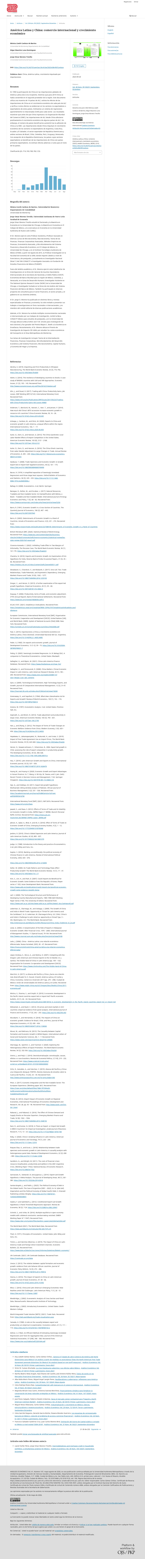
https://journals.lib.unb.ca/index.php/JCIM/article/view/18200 (34, 691)
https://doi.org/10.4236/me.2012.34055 (29, 731)
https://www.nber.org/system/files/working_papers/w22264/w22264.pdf (37, 1221)
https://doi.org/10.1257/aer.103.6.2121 (25, 443)
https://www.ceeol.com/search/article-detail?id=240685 (31, 1040)
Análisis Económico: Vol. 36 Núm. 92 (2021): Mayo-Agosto (64, 1376)
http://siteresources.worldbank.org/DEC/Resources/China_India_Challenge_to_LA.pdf (42, 923)
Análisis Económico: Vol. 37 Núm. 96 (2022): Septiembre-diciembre (69, 1424)
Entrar (136, 2)
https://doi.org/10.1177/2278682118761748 (45, 1132)
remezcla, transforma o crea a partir (37, 1534)
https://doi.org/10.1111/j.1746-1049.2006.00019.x (29, 756)
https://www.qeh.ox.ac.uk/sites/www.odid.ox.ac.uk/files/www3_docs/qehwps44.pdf (42, 903)
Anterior (16, 1429)
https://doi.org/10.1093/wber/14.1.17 (24, 874)
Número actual (42, 16)
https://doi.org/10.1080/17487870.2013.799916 (28, 1272)
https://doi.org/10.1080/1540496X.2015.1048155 (28, 1121)
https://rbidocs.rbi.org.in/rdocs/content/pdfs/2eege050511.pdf (34, 565)
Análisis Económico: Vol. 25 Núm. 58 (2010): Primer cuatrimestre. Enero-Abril (66, 1402)
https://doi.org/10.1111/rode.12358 (28, 1156)
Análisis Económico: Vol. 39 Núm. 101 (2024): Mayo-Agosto (43, 1382)
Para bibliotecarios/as (115, 54)
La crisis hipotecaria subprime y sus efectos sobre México (58, 1368)
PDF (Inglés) (80, 66)
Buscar (30, 16)
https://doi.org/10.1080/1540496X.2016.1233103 (28, 578)
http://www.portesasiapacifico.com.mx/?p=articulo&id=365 (32, 1078)
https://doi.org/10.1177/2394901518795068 (26, 828)
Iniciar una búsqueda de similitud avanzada (39, 1434)
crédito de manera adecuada (43, 1525)
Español (111, 33)
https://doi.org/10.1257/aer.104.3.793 (24, 720)
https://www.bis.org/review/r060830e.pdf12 (27, 600)
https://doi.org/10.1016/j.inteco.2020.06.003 (27, 430)
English (110, 30)
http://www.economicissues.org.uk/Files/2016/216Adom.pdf (33, 386)
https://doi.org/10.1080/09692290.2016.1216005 (28, 863)
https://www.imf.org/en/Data (21, 804)
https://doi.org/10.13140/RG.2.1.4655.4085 (26, 637)
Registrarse (127, 2)
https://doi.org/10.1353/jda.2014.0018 (28, 1180)
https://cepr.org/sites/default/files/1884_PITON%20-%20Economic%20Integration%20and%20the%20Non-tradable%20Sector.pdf (30, 1091)
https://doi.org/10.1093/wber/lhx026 (50, 742)
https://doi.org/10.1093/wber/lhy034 (43, 1050)
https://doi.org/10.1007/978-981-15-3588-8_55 (36, 780)
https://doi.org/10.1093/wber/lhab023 (31, 551)
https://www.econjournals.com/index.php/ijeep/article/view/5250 (35, 502)
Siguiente (94, 1429)
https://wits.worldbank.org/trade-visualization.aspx (34, 1317)
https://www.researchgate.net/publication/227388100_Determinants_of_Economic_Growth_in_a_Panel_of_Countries (54, 527)
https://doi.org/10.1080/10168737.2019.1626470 (28, 766)
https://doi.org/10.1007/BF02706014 (24, 702)
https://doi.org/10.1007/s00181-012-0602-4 (26, 589)
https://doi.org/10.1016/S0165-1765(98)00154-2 (32, 1328)
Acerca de (19, 16)
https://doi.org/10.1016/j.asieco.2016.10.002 (27, 1283)
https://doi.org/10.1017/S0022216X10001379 (27, 839)
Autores (73, 16)
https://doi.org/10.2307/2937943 (22, 513)
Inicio (9, 16)
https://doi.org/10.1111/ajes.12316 (23, 1142)
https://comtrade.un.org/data (21, 1258)
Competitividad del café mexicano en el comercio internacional (59, 1385)
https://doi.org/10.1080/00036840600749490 (27, 467)
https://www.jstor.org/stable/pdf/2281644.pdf (27, 1341)
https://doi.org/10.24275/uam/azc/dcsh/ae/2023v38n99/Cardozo (39, 67)
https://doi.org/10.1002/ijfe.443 (54, 1013)
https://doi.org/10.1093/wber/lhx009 (24, 372)
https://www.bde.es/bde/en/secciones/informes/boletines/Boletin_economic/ (39, 1250)
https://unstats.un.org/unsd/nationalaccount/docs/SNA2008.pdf (34, 627)
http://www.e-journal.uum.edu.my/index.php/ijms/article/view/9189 (36, 936)
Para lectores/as (113, 47)
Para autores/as (113, 50)
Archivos (19, 23)
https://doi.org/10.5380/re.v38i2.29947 (42, 1207)
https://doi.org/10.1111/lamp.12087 (23, 1293)
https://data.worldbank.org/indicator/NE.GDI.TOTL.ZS (30, 1229)
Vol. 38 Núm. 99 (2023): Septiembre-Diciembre (40, 23)
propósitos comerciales (64, 1531)
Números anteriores (59, 16)
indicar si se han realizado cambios (93, 1525)
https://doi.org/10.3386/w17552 (22, 1170)
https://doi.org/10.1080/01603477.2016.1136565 (28, 1026)
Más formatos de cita (81, 152)
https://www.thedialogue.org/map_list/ (46, 664)
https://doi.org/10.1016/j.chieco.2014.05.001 (27, 416)
